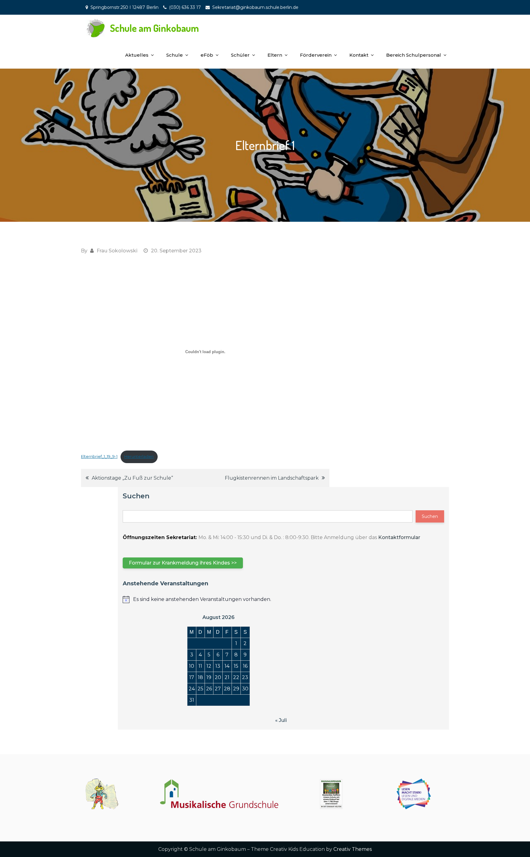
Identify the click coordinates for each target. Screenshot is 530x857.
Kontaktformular (399, 537)
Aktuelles (136, 55)
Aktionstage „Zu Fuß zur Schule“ (132, 478)
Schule (174, 55)
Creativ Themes (352, 849)
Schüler (240, 55)
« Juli (281, 720)
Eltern (274, 55)
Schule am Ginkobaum (154, 28)
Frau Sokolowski (117, 251)
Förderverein (316, 55)
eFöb (207, 55)
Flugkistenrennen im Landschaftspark (272, 478)
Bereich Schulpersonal (413, 55)
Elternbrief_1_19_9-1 (99, 456)
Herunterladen (139, 456)
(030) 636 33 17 (185, 7)
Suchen (136, 496)
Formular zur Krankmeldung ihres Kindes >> (183, 563)
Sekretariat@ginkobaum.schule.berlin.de (255, 7)
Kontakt (358, 55)
